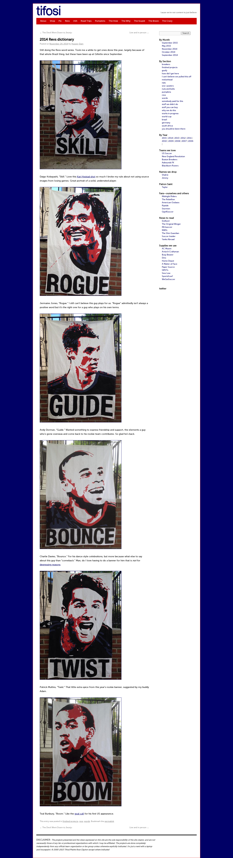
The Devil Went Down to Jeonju (56, 33)
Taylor (165, 187)
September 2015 (170, 43)
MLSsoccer (167, 227)
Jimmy (165, 178)
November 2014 (169, 49)
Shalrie (165, 175)
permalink (109, 821)
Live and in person (139, 33)
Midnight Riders (169, 197)
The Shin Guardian (170, 233)
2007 (184, 141)
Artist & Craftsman (170, 252)
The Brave (153, 21)
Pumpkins (100, 21)
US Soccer (167, 154)
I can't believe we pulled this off (176, 77)
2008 (177, 141)
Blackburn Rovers (170, 166)
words (87, 821)
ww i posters (168, 86)
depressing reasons (50, 565)
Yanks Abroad (168, 240)
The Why (125, 21)
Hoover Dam (77, 44)
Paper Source (168, 267)
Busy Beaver (167, 255)
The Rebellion (168, 200)
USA (75, 21)
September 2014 (170, 55)
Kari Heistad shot (86, 177)
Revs (67, 21)
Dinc (164, 258)
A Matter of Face (169, 264)
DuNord (165, 221)
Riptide (165, 206)
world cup (166, 117)
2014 (170, 138)
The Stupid (139, 21)
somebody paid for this (172, 101)
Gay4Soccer (167, 212)
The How (113, 21)
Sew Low (166, 273)
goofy (164, 71)
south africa (167, 126)
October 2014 (168, 52)
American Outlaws (170, 203)
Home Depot (168, 261)
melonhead (167, 80)
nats (164, 83)
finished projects (70, 821)
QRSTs (165, 270)
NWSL (165, 230)
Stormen (166, 209)
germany (166, 123)
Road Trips (86, 21)
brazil (164, 120)
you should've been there (173, 129)
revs (81, 821)
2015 (164, 138)
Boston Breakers (169, 160)
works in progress (170, 114)
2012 (183, 138)
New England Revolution (173, 157)
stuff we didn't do (170, 104)
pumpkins (166, 92)
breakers (166, 64)
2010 (164, 141)
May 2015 (166, 46)
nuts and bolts (168, 89)
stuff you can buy (170, 107)
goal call (79, 814)
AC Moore (166, 249)
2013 (176, 138)
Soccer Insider (169, 236)
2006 (190, 141)
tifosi (48, 12)
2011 (189, 138)
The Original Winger (171, 224)
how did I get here (170, 74)
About (43, 21)
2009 (170, 141)
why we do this (169, 111)
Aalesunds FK (168, 163)
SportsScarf (167, 276)
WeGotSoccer (168, 279)
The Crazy (167, 21)
